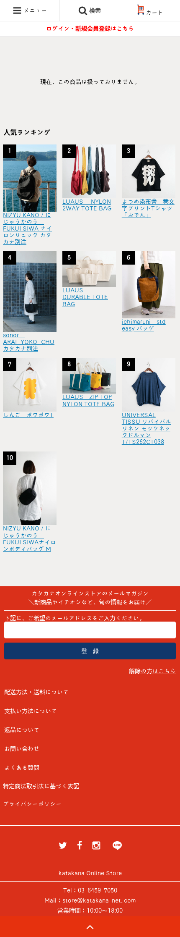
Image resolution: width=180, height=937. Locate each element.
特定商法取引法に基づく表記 (41, 786)
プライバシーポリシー (32, 804)
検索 (94, 10)
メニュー (34, 10)
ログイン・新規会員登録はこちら (90, 28)
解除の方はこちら (152, 671)
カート (154, 13)
